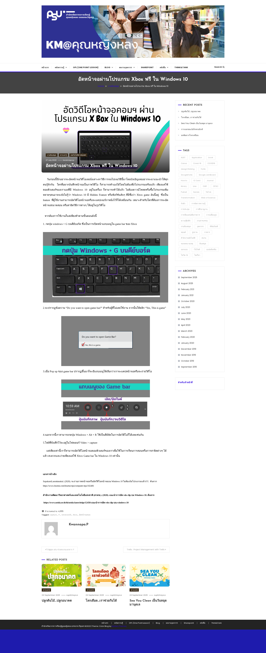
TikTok (208, 192)
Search (218, 67)
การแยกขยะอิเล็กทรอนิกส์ (192, 129)
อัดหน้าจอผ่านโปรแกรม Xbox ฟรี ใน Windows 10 (91, 166)
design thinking (188, 169)
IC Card (197, 180)
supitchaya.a (72, 595)
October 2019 (187, 361)
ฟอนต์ (183, 232)
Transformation (188, 197)
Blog (107, 67)
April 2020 (185, 325)
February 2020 (188, 337)
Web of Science (208, 197)
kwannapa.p (68, 160)
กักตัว (183, 203)
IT (59, 514)
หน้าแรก (45, 67)
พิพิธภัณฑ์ (214, 226)
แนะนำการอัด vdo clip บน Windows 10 (127, 495)
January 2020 (187, 343)
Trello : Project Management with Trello (146, 549)
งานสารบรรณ (202, 220)
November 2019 (188, 355)
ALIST (183, 157)
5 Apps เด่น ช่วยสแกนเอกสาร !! (60, 549)
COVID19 (211, 163)
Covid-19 (197, 163)
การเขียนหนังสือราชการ (190, 215)
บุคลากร (200, 226)
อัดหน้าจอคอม (84, 514)
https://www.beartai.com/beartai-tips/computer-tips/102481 (68, 486)
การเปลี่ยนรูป (211, 215)
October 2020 (188, 301)
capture (53, 514)
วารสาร (207, 232)
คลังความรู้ (59, 67)
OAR (205, 186)
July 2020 (185, 307)
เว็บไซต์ (197, 249)
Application (197, 157)
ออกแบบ (184, 249)
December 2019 (188, 349)
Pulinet (184, 192)
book (210, 157)
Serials (196, 192)
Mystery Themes (119, 626)
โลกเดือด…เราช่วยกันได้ (101, 600)
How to (184, 180)
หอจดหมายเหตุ (187, 243)
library (184, 186)
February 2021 (187, 289)
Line (194, 186)
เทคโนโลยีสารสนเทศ (78, 155)
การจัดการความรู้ (198, 203)
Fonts (203, 169)
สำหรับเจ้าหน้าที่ (185, 382)
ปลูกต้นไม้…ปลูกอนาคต (57, 600)
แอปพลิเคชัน (211, 249)
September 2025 (189, 277)
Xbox (75, 514)
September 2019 (189, 366)
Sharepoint (147, 67)
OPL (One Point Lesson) (86, 67)
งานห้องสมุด (51, 155)
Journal (210, 180)
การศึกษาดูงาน (202, 209)
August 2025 (187, 283)
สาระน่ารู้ (63, 155)
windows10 (66, 514)
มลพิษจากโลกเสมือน (190, 135)
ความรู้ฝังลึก (185, 220)
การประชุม (185, 209)
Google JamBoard (207, 175)
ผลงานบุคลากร (125, 67)
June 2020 (186, 313)
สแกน (204, 238)
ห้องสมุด (202, 243)
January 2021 (187, 295)
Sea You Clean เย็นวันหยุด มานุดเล (197, 123)
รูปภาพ (195, 232)
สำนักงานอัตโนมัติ (188, 238)
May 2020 (185, 319)
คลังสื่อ (163, 67)
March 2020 (186, 331)
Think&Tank (181, 67)
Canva (184, 163)
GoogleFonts (186, 175)
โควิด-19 (184, 255)
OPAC (215, 186)
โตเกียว (197, 255)
